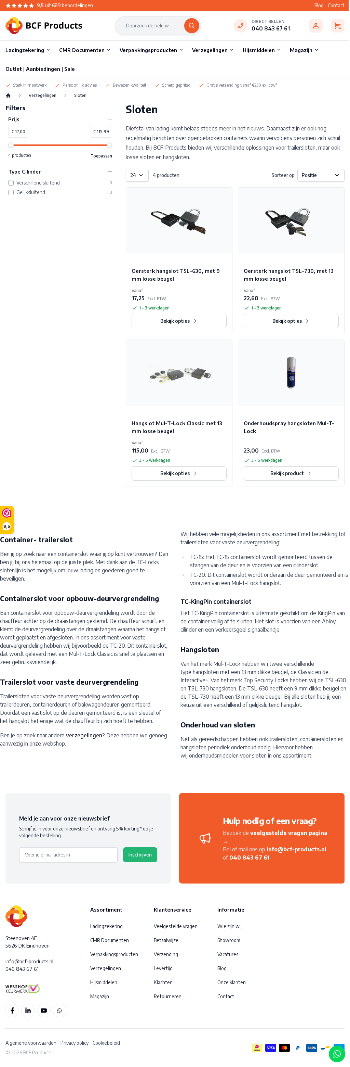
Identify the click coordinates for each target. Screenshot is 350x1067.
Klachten (163, 982)
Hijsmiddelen (103, 982)
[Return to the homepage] (8, 95)
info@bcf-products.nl (296, 849)
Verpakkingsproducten (114, 954)
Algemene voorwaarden (30, 1043)
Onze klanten (231, 982)
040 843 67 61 (271, 28)
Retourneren (167, 996)
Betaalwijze (166, 940)
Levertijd (163, 968)
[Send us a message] (337, 1054)
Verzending (166, 954)
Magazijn (99, 996)
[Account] (316, 26)
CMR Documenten (109, 940)
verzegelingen (84, 735)
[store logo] (43, 25)
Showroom (228, 940)
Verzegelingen (42, 95)
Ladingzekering (106, 926)
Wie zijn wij (229, 926)
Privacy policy (74, 1043)
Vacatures (227, 954)
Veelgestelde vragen (176, 926)
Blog (319, 5)
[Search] (191, 25)
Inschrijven (140, 855)
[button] (60, 119)
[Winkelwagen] (338, 26)
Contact (336, 5)
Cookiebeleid (106, 1043)
